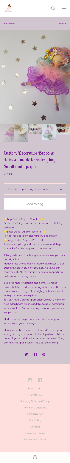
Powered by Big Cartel (35, 439)
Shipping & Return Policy (35, 401)
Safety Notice (35, 414)
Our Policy (35, 420)
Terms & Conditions (35, 407)
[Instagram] (30, 380)
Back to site (35, 388)
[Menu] (64, 8)
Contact (35, 426)
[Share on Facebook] (35, 354)
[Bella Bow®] (8, 8)
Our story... (35, 395)
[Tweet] (26, 354)
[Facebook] (40, 380)
